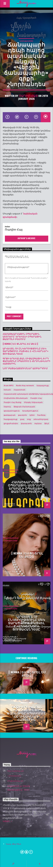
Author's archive (26, 238)
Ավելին (6, 821)
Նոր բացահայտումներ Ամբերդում (25, 368)
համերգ (41, 415)
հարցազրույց (11, 419)
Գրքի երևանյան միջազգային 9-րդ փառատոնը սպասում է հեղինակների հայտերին (26, 361)
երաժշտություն (30, 411)
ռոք (29, 419)
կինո (32, 415)
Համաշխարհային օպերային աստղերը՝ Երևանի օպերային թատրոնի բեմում (22, 337)
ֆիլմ (46, 423)
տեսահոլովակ (41, 419)
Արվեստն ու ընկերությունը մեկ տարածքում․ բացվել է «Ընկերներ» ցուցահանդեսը (26, 351)
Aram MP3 (9, 385)
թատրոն (22, 415)
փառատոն (26, 423)
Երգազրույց (43, 385)
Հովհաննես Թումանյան (16, 398)
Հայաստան (19, 390)
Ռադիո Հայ (28, 96)
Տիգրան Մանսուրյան (24, 407)
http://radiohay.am (15, 771)
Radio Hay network (25, 385)
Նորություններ (26, 41)
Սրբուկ (7, 407)
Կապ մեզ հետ (13, 844)
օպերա (38, 423)
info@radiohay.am (15, 781)
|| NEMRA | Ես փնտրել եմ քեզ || (20, 344)
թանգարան (10, 415)
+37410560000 (14, 776)
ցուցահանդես (11, 423)
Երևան (7, 390)
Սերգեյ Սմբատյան (33, 402)
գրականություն (12, 411)
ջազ (22, 419)
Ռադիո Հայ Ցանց (12, 402)
